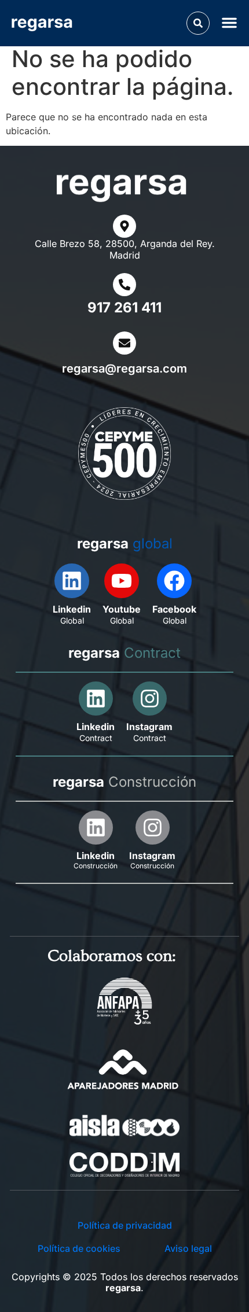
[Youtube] (121, 580)
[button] (198, 23)
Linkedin (72, 609)
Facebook (174, 609)
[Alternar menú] (231, 22)
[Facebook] (174, 580)
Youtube (121, 609)
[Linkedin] (71, 580)
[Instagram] (150, 698)
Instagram (149, 726)
